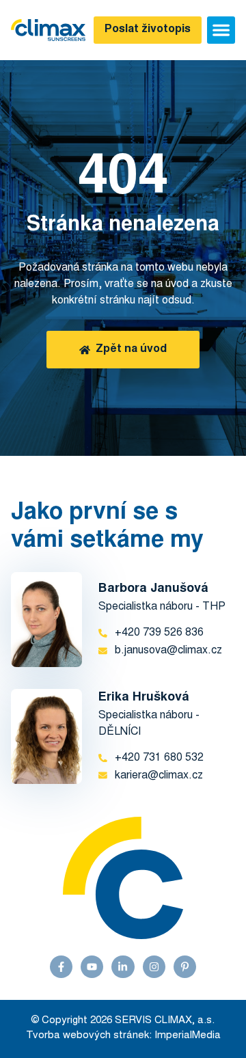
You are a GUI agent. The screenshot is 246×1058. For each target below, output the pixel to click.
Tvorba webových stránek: (89, 1036)
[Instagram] (154, 966)
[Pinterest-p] (185, 966)
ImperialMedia (187, 1036)
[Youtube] (92, 966)
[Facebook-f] (61, 966)
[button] (221, 30)
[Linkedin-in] (122, 966)
